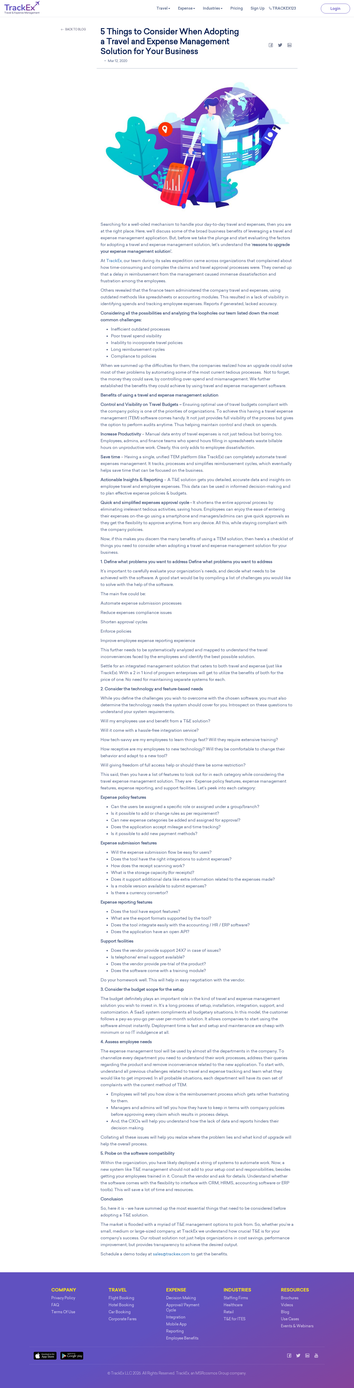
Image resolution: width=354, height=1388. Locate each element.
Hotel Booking (121, 1305)
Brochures (290, 1298)
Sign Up (258, 8)
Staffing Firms (236, 1298)
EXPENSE (176, 1290)
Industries (211, 8)
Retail (229, 1312)
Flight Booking (121, 1298)
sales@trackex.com (171, 1253)
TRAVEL (118, 1290)
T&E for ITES (234, 1319)
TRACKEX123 (284, 8)
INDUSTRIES (237, 1290)
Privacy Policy (63, 1298)
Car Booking (120, 1312)
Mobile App (176, 1324)
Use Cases (290, 1319)
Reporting (175, 1331)
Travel (162, 8)
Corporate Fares (123, 1319)
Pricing (236, 8)
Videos (287, 1305)
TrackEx (114, 260)
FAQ (55, 1305)
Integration (176, 1317)
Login (335, 8)
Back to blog (75, 29)
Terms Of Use (63, 1312)
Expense (185, 8)
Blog (285, 1312)
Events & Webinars (297, 1326)
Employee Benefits (182, 1338)
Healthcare (233, 1305)
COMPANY (63, 1290)
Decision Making (181, 1298)
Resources (295, 1290)
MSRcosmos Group (212, 1374)
